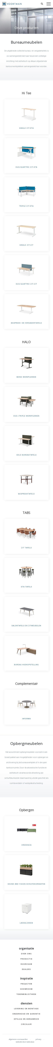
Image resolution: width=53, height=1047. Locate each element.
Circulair (26, 1024)
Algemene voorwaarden (18, 1039)
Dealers (26, 969)
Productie (26, 959)
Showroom (26, 989)
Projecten (26, 984)
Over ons (26, 954)
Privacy (38, 1039)
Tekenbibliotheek (26, 994)
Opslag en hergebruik (26, 1019)
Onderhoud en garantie (26, 1014)
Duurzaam (26, 964)
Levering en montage (26, 1009)
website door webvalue (25, 1042)
